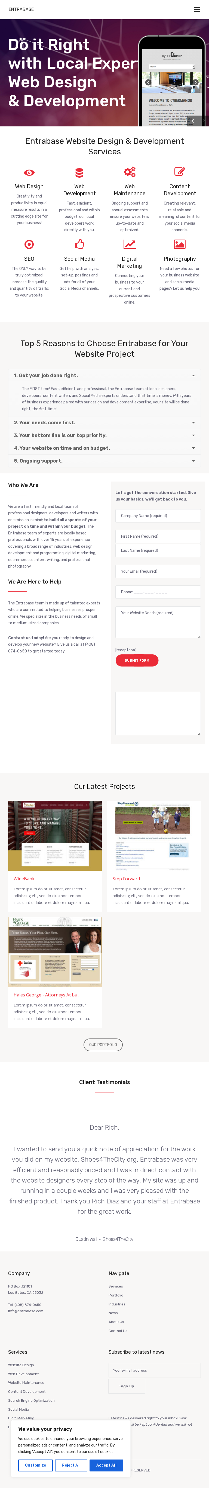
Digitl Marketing (21, 1418)
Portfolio (116, 1295)
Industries (117, 1304)
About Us (116, 1322)
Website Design (21, 1365)
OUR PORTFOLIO (103, 1045)
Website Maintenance (26, 1383)
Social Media (18, 1409)
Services (116, 1286)
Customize (35, 1465)
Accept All (106, 1465)
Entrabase (21, 9)
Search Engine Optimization (31, 1400)
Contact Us (118, 1331)
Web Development (23, 1374)
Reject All (71, 1465)
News (113, 1313)
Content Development (26, 1392)
